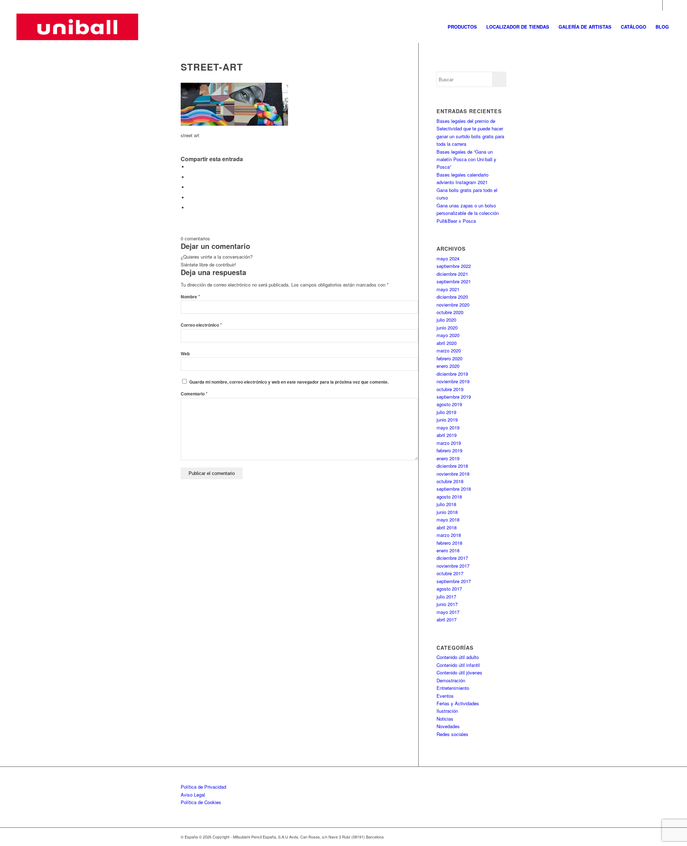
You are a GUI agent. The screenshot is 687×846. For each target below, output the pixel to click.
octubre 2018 (450, 481)
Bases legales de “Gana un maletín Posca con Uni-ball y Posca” (466, 159)
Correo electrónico (201, 325)
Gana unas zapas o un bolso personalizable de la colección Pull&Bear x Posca (468, 213)
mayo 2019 (448, 427)
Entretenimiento (453, 687)
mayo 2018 (448, 519)
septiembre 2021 (454, 281)
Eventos (445, 695)
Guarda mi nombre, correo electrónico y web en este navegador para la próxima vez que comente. (289, 382)
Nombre (190, 297)
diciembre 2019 (452, 373)
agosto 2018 (449, 496)
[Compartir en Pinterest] (189, 197)
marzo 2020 (449, 350)
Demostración (451, 680)
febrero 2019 (449, 450)
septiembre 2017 (454, 581)
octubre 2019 (450, 389)
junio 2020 (447, 327)
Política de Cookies (201, 802)
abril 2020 (447, 343)
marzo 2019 (449, 442)
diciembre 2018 (452, 465)
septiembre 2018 (454, 488)
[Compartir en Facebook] (189, 166)
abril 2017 (447, 619)
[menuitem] (462, 27)
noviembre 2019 (453, 381)
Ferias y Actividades (458, 703)
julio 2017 (446, 596)
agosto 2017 (449, 588)
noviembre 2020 (453, 304)
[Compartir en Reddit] (189, 207)
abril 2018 (447, 527)
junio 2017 (447, 604)
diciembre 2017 (452, 557)
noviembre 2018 (453, 473)
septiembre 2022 (454, 266)
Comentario (194, 394)
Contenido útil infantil (458, 665)
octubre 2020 (450, 312)
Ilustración (447, 710)
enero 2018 (448, 550)
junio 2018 (447, 512)
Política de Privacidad (203, 786)
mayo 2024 (448, 258)
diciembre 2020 (452, 296)
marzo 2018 (449, 535)
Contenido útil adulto (458, 657)
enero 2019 (448, 458)
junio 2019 (447, 419)
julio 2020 (446, 319)
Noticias (445, 718)
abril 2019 (447, 435)
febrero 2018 (449, 542)
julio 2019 (446, 412)
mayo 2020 (448, 335)
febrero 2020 (449, 358)
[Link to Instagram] (657, 5)
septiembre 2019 (454, 396)
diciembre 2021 (452, 273)
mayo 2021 (448, 289)
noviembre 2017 (453, 565)
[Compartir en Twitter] (189, 177)
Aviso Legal (193, 794)
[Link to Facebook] (668, 5)
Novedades (448, 726)
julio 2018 (446, 504)
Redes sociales (452, 734)
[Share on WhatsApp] (189, 187)
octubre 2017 (450, 573)
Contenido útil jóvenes (459, 672)
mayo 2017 (448, 612)
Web (185, 354)
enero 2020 (448, 365)
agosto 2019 (449, 404)
